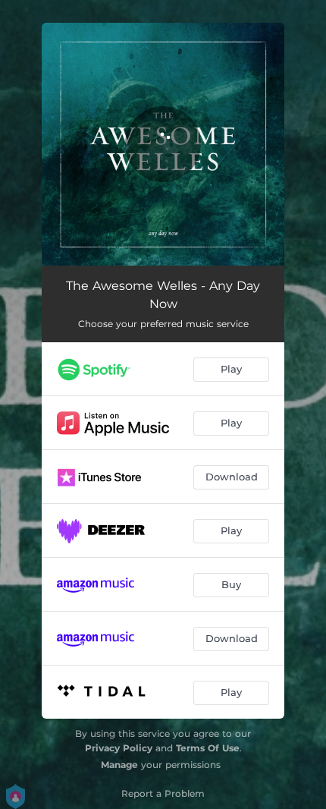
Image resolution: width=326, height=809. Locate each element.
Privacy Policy (118, 748)
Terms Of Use (208, 748)
